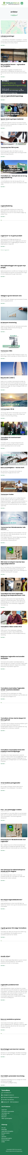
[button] (22, 3)
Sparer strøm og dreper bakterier (12, 119)
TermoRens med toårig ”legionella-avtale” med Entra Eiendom (13, 689)
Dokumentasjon (5, 1140)
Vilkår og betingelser (6, 1118)
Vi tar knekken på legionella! (10, 783)
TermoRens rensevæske (7, 1111)
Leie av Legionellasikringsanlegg (12, 96)
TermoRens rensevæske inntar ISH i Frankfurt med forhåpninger (13, 750)
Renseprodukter (5, 1133)
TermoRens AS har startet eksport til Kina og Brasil (13, 719)
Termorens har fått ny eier (10, 147)
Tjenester (3, 1136)
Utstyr (2, 1135)
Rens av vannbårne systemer (11, 1019)
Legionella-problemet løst (10, 985)
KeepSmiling (19, 1151)
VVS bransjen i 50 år (7, 409)
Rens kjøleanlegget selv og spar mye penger (13, 266)
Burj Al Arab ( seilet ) (8, 378)
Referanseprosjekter (6, 1138)
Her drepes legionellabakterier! (11, 900)
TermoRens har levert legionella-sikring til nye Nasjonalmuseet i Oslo (13, 594)
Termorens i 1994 (6, 351)
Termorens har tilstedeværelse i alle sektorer (13, 528)
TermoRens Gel (5, 1113)
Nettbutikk (4, 1115)
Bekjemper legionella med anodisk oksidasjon (12, 657)
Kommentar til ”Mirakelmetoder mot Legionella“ (13, 840)
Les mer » (3, 45)
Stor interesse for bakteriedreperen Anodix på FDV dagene (13, 870)
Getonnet (12, 1151)
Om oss (3, 1127)
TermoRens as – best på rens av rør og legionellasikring (14, 176)
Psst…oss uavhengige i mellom (11, 810)
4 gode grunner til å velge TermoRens (13, 928)
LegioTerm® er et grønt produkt (11, 236)
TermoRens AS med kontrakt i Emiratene (11, 438)
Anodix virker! (5, 956)
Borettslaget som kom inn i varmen (13, 1049)
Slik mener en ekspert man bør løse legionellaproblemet (13, 562)
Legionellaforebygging (7, 1131)
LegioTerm (4, 1109)
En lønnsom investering (9, 322)
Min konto (3, 1116)
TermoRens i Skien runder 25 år (11, 627)
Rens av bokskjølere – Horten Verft (12, 467)
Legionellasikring (6, 206)
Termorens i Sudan (7, 494)
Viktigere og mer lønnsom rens (11, 296)
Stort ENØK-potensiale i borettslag (12, 1076)
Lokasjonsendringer (7, 36)
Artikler (3, 1141)
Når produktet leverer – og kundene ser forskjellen (13, 65)
